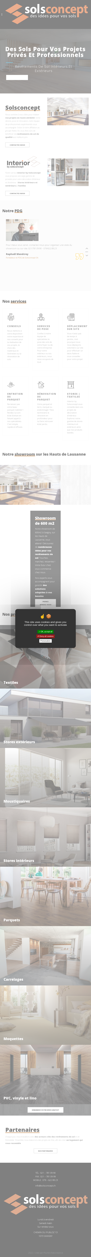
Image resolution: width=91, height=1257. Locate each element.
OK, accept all (46, 632)
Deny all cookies (46, 636)
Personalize (45, 641)
